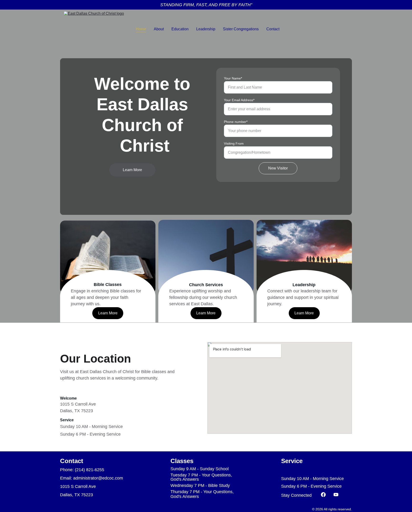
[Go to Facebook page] (325, 494)
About (159, 29)
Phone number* (235, 122)
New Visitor (278, 168)
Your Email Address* (239, 100)
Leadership (205, 29)
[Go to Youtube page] (336, 494)
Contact (272, 29)
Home (141, 29)
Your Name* (233, 78)
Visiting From (234, 143)
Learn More (132, 170)
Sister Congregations (241, 29)
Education (180, 29)
